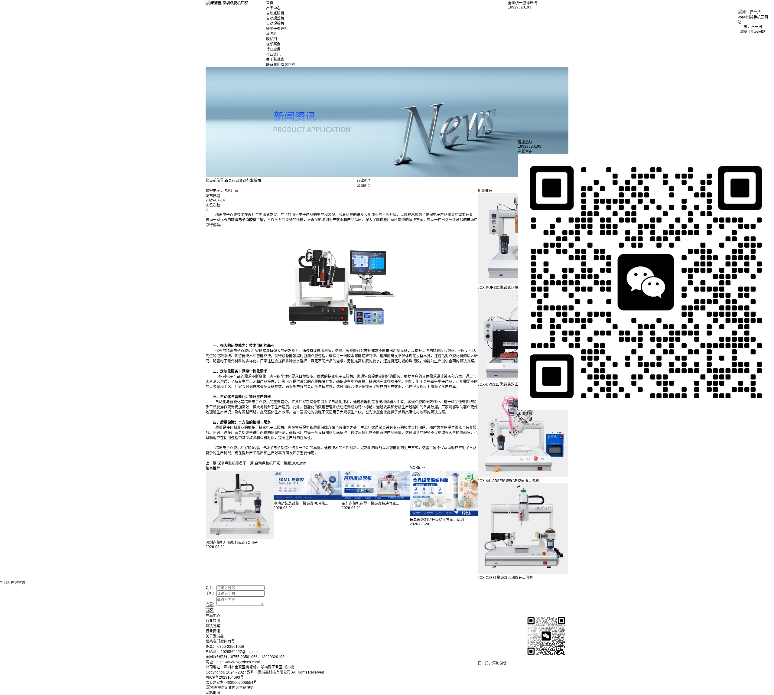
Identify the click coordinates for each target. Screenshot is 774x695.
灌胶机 (271, 34)
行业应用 (273, 49)
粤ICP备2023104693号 (225, 677)
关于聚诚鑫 (275, 59)
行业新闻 (253, 180)
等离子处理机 (277, 29)
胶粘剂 (271, 39)
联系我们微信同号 (280, 65)
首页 (269, 3)
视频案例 (273, 44)
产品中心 (273, 8)
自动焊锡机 (275, 23)
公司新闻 (364, 186)
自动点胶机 (275, 13)
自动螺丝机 (275, 18)
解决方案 (213, 626)
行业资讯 (273, 54)
